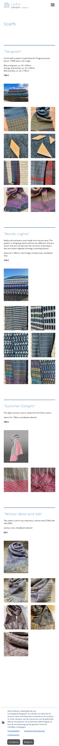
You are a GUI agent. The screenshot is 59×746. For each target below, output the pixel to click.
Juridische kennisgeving (34, 731)
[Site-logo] (16, 5)
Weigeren (28, 742)
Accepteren (14, 742)
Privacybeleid (13, 731)
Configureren (13, 734)
